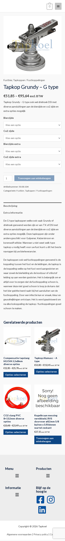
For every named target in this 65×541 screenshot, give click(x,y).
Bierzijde (8, 117)
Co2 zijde (8, 130)
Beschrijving (10, 205)
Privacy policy (40, 534)
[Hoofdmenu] (58, 6)
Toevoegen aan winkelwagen (34, 178)
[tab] (32, 205)
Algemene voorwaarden (19, 534)
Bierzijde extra (11, 143)
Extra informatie (13, 212)
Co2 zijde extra (12, 156)
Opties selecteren (15, 374)
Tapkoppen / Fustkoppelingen (29, 80)
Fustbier (7, 80)
